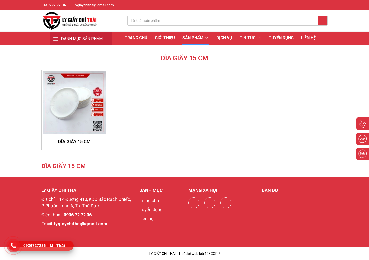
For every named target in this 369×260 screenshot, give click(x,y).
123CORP (212, 254)
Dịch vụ (224, 37)
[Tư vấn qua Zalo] (362, 154)
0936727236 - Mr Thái (44, 245)
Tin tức (248, 37)
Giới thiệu (165, 37)
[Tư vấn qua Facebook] (362, 139)
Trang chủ (136, 37)
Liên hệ (308, 37)
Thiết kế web (188, 254)
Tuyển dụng (281, 37)
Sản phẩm (193, 37)
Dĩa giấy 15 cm (74, 141)
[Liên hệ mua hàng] (362, 123)
